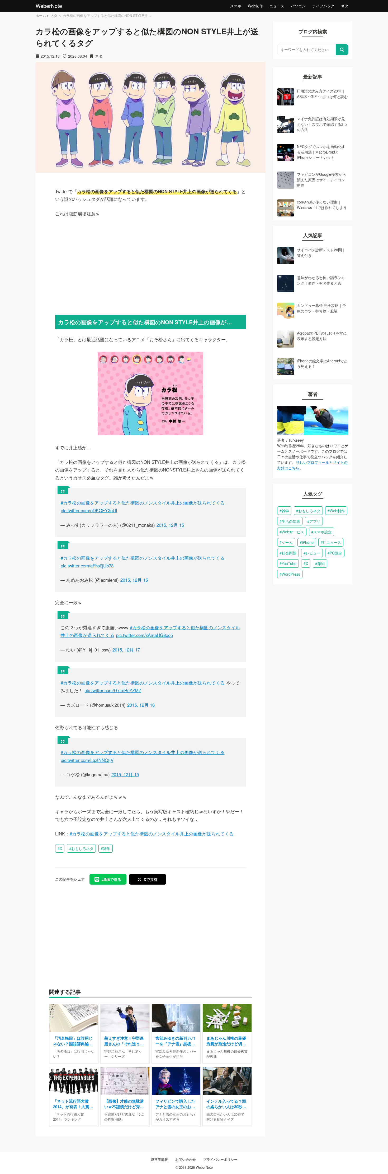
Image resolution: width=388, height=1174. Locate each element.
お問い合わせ (185, 1159)
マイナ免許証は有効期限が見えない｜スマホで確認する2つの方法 (322, 124)
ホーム (41, 15)
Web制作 (255, 5)
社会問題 (289, 553)
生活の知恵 (291, 521)
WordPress (291, 574)
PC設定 (336, 553)
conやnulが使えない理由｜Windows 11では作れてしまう (322, 204)
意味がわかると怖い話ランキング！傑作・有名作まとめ (321, 280)
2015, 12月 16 (141, 705)
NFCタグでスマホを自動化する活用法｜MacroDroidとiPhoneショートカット (321, 152)
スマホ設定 (322, 531)
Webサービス (293, 531)
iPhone (308, 542)
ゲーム (287, 542)
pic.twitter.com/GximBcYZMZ (112, 690)
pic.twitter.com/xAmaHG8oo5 (144, 635)
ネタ (344, 5)
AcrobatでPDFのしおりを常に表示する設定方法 (322, 335)
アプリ (314, 521)
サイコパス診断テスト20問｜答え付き (321, 252)
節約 (321, 563)
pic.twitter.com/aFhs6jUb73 (87, 565)
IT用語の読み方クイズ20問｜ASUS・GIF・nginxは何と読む (322, 93)
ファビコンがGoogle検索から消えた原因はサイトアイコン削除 (321, 180)
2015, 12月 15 (170, 525)
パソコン (298, 5)
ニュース (276, 5)
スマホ (235, 5)
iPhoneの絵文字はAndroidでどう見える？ (322, 363)
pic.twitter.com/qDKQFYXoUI (89, 510)
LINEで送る (111, 879)
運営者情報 (159, 1159)
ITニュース (332, 542)
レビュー (313, 553)
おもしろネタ (82, 848)
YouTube (289, 563)
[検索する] (342, 49)
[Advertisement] (150, 265)
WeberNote (49, 6)
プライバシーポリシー (220, 1159)
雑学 (106, 848)
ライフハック (323, 5)
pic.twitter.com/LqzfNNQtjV (87, 760)
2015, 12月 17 (126, 649)
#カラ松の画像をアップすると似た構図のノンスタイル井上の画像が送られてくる (143, 503)
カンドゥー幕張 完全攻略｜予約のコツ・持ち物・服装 (321, 308)
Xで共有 (150, 879)
